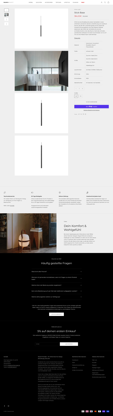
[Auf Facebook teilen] (79, 114)
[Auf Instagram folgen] (8, 406)
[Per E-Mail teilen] (85, 114)
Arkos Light (77, 9)
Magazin (94, 365)
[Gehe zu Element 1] (6, 10)
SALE (82, 2)
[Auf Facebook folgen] (4, 406)
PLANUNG (75, 2)
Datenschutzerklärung (78, 365)
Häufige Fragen (96, 367)
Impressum (75, 360)
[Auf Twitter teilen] (81, 114)
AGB (73, 362)
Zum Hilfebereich (56, 314)
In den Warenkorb (91, 101)
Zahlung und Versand (98, 370)
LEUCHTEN (39, 2)
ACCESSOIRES (49, 2)
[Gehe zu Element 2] (6, 14)
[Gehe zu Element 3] (6, 19)
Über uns (94, 360)
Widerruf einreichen (77, 370)
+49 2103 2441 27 (12, 367)
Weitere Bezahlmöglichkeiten (92, 110)
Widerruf (74, 367)
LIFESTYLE (67, 2)
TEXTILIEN (58, 2)
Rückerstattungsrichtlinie (99, 377)
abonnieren (69, 344)
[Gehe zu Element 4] (6, 23)
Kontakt (12, 205)
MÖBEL (31, 2)
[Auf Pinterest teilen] (83, 114)
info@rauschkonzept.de (13, 365)
